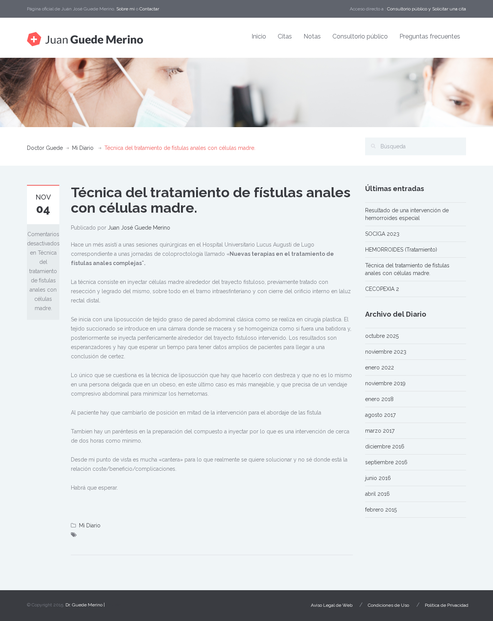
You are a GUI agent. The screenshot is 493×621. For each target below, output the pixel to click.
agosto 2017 (380, 415)
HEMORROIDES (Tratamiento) (401, 250)
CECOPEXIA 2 (382, 289)
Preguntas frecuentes (429, 36)
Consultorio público (407, 9)
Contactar (149, 9)
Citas (285, 36)
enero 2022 (379, 367)
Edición (113, 605)
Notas (312, 36)
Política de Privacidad (446, 605)
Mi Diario (83, 148)
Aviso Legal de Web (331, 605)
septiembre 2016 (386, 462)
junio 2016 (378, 478)
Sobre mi (125, 9)
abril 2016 (377, 494)
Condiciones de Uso (388, 605)
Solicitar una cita (449, 9)
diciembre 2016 (384, 446)
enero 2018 (379, 399)
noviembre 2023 (385, 352)
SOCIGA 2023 (382, 234)
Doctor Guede (45, 148)
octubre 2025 (382, 336)
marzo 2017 (379, 431)
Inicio (259, 36)
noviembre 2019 (385, 383)
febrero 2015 (381, 510)
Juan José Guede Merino (139, 228)
